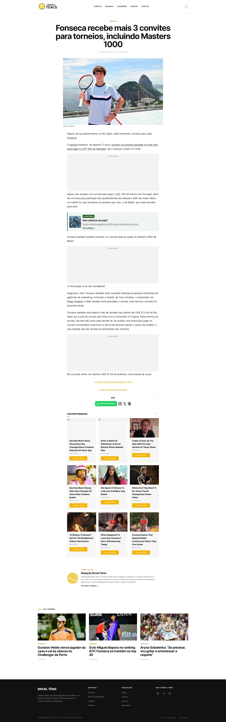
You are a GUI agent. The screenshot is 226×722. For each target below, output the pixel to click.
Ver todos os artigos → (89, 586)
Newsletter (126, 705)
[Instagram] (158, 693)
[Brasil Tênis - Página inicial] (47, 689)
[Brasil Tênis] (48, 6)
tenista (73, 144)
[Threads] (163, 693)
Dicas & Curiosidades (96, 697)
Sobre (124, 692)
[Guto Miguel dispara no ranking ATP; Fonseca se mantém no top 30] (113, 627)
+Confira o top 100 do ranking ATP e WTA (113, 382)
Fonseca (71, 137)
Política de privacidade (168, 717)
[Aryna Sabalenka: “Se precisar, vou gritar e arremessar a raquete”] (164, 627)
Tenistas (145, 6)
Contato (125, 697)
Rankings (109, 6)
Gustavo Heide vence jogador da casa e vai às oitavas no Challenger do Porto (62, 651)
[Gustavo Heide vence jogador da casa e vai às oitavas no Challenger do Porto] (62, 627)
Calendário (122, 6)
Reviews (134, 6)
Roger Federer (75, 301)
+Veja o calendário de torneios (113, 390)
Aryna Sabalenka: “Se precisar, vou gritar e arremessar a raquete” (162, 651)
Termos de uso (183, 717)
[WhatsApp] (169, 693)
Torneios (98, 6)
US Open (91, 692)
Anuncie (125, 701)
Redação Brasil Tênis (109, 52)
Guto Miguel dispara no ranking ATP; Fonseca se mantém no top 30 (112, 651)
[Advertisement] (113, 174)
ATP (118, 194)
